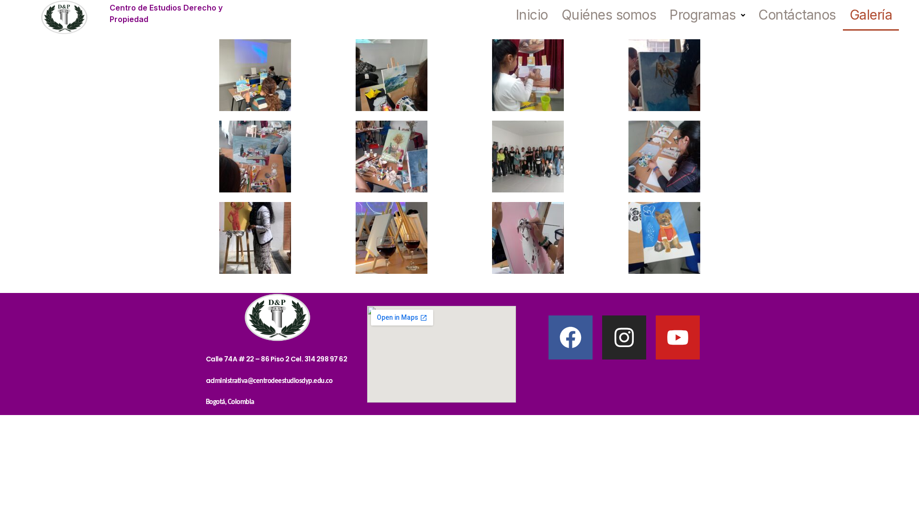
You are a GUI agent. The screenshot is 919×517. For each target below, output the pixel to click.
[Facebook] (571, 337)
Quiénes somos (609, 15)
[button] (707, 15)
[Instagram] (624, 337)
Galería (871, 15)
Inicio (532, 15)
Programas (703, 15)
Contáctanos (797, 15)
